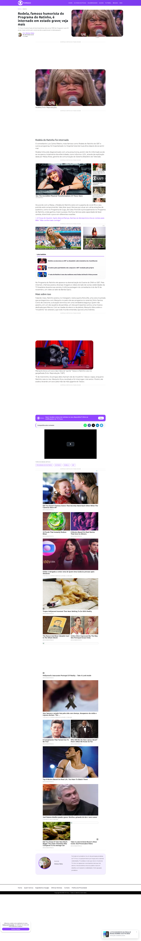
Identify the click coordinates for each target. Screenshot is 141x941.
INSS (120, 3)
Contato (67, 888)
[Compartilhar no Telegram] (101, 425)
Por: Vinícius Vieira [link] (28, 33)
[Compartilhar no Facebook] (89, 425)
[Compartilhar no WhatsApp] (85, 425)
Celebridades (92, 3)
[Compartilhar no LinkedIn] (97, 425)
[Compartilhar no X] (93, 425)
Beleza (115, 3)
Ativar (101, 418)
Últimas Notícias (80, 3)
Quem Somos (28, 888)
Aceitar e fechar (15, 929)
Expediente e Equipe (42, 888)
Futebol (108, 3)
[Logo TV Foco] (24, 2)
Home (70, 3)
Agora (101, 3)
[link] (44, 863)
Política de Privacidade (79, 888)
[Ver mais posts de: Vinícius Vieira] (20, 35)
